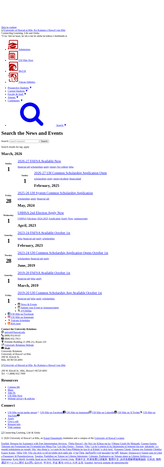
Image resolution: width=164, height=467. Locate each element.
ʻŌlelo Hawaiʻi (104, 443)
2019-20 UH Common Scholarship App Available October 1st (60, 293)
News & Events (28, 304)
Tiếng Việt (44, 452)
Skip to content (8, 27)
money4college (61, 178)
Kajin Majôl (43, 459)
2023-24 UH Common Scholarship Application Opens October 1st (63, 253)
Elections (32, 218)
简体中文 (91, 459)
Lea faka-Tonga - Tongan (80, 448)
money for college (59, 167)
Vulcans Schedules (20, 320)
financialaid (75, 178)
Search (44, 141)
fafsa (71, 167)
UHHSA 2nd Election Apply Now (41, 213)
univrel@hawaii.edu (14, 332)
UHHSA (22, 218)
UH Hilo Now (25, 60)
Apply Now (67, 218)
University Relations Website (19, 345)
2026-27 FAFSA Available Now (39, 161)
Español (106, 462)
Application (55, 218)
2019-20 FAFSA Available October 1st (44, 273)
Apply (11, 418)
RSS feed (15, 323)
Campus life (14, 387)
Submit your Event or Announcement (39, 307)
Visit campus (14, 427)
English (34, 443)
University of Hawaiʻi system (109, 438)
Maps (10, 390)
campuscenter (81, 218)
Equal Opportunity (53, 438)
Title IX (12, 392)
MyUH (22, 71)
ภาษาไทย (96, 452)
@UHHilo (26, 310)
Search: (5, 141)
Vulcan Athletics (26, 82)
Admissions (24, 49)
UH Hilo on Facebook (22, 314)
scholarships (37, 167)
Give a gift (13, 421)
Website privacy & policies (21, 398)
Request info (14, 424)
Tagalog (61, 456)
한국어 (63, 462)
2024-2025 (42, 218)
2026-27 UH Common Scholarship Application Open (70, 173)
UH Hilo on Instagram (22, 317)
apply (46, 167)
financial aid (24, 167)
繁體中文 (127, 459)
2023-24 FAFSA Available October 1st (44, 233)
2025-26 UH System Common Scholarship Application (55, 193)
